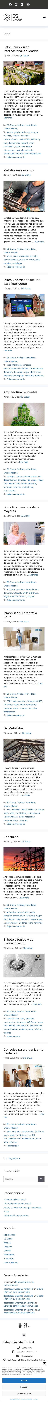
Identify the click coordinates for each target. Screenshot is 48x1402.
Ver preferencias (24, 1393)
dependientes (36, 368)
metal (21, 817)
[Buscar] (41, 1179)
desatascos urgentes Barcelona (18, 1296)
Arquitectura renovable (20, 392)
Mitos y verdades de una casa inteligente (21, 282)
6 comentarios (13, 1036)
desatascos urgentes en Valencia (19, 1303)
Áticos (6, 1211)
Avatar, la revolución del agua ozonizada (22, 1207)
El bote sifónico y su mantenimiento (18, 941)
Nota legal (35, 1399)
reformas (7, 487)
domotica (7, 372)
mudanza (7, 708)
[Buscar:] (20, 1179)
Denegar (24, 1387)
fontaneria (21, 1022)
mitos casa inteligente (13, 375)
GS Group (11, 125)
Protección (8, 1258)
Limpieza (7, 1247)
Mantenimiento (10, 817)
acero (9, 256)
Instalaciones (33, 813)
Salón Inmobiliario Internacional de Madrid (21, 49)
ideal (5, 143)
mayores (31, 596)
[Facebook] (10, 4)
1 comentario (13, 1146)
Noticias (20, 125)
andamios (11, 912)
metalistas (17, 263)
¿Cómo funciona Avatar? (14, 1199)
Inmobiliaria (14, 143)
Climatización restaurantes (15, 1215)
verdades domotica (34, 375)
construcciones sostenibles (16, 368)
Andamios (10, 837)
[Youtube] (28, 4)
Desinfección (9, 1235)
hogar (26, 372)
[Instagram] (16, 4)
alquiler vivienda (22, 132)
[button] (44, 1364)
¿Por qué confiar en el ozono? (17, 1203)
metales (7, 263)
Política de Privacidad (26, 1399)
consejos (25, 136)
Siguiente (14, 1158)
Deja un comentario (16, 157)
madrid (24, 143)
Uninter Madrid (10, 128)
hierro (31, 260)
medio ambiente (28, 483)
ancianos (11, 589)
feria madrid (24, 139)
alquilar (10, 132)
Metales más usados (18, 170)
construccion (28, 809)
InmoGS (24, 919)
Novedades (31, 125)
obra (15, 708)
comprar (16, 136)
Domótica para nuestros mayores (21, 509)
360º (9, 701)
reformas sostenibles (23, 487)
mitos (38, 372)
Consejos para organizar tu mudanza (23, 1051)
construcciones (10, 139)
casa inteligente (14, 365)
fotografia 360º (20, 593)
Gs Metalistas (13, 728)
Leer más (7, 118)
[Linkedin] (22, 4)
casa (15, 701)
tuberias (7, 1033)
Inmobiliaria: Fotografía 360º (20, 615)
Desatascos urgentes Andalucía (18, 1289)
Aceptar (24, 1380)
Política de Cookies (15, 1399)
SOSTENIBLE (9, 491)
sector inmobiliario (32, 153)
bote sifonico (23, 912)
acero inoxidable (21, 256)
